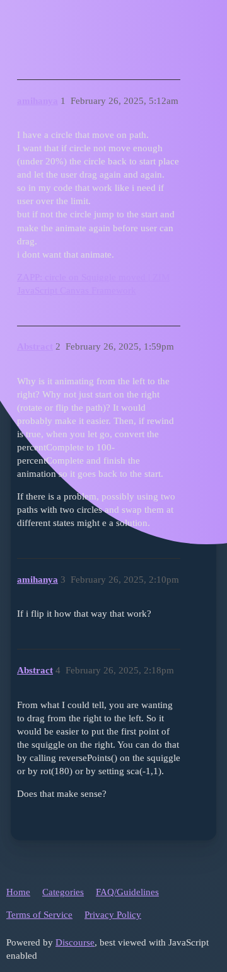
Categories (63, 892)
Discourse (75, 942)
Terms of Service (39, 915)
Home (18, 892)
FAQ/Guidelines (127, 892)
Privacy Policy (112, 915)
